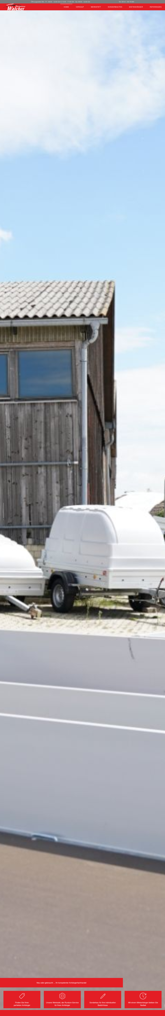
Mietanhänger (136, 7)
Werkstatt (96, 7)
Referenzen (156, 7)
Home (66, 7)
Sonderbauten (115, 7)
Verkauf (80, 7)
